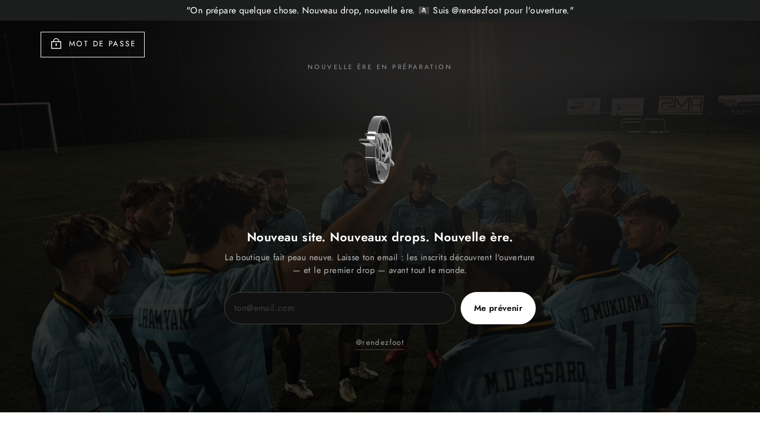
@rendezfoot (380, 342)
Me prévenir (498, 308)
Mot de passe (102, 43)
